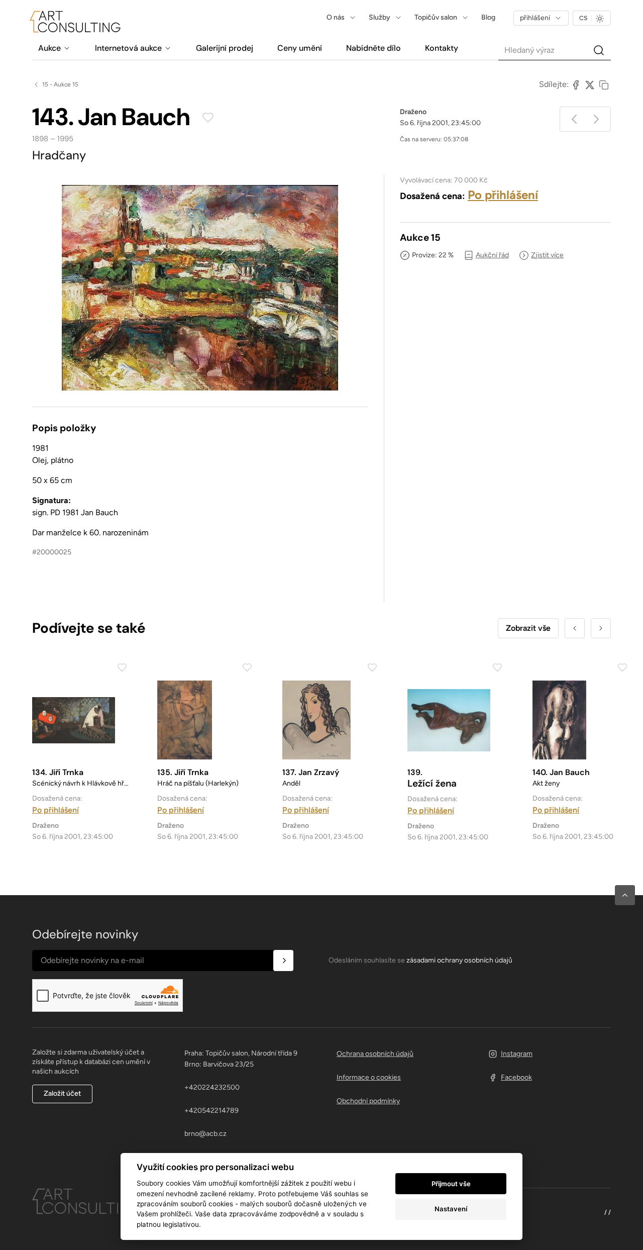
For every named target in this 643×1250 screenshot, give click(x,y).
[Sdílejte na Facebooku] (576, 84)
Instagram (516, 1053)
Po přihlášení (503, 194)
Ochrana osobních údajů (375, 1053)
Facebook (516, 1077)
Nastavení (451, 1209)
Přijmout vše (451, 1184)
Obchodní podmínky (368, 1101)
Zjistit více (547, 255)
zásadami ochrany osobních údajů (459, 960)
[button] (625, 895)
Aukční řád (492, 255)
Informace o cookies (369, 1077)
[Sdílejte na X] (590, 84)
